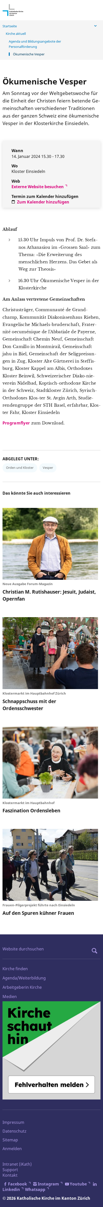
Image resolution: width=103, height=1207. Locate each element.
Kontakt (10, 1175)
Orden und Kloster (20, 467)
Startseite (9, 26)
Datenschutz (14, 1131)
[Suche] (95, 950)
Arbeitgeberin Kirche (22, 987)
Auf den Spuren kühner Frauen (38, 913)
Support (10, 1169)
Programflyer (16, 423)
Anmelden (12, 1148)
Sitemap (10, 1140)
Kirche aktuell (16, 33)
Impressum (13, 1122)
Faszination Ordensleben (31, 810)
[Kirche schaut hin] (51, 1050)
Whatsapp (35, 1189)
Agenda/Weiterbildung (24, 978)
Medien (9, 996)
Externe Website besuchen (38, 186)
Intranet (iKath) (17, 1164)
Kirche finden (15, 968)
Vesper (48, 467)
